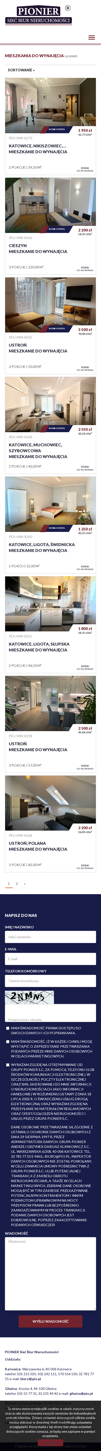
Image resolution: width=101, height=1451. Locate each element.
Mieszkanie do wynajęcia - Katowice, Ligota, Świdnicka (50, 525)
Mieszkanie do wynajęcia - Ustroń (50, 325)
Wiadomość (16, 1233)
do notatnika (85, 169)
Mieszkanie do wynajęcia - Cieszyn (50, 226)
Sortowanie (20, 70)
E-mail (11, 949)
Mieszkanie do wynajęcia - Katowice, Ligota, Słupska (50, 624)
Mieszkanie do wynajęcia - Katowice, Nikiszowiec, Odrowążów (50, 126)
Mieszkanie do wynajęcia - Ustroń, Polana (50, 824)
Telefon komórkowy (25, 971)
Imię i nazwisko (19, 927)
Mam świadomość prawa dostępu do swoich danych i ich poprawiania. (46, 1030)
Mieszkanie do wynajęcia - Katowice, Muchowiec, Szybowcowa (50, 425)
